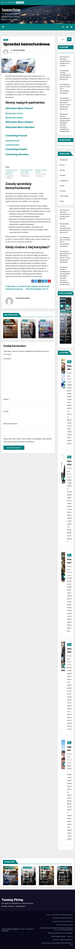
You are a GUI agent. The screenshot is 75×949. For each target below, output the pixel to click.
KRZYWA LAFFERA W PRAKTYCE (62, 918)
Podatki (62, 175)
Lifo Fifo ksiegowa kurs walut (64, 924)
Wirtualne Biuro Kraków (14, 117)
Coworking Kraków (16, 149)
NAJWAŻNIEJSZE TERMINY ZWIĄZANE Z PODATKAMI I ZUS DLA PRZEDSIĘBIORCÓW (56, 929)
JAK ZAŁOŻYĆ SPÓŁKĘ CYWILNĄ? (62, 914)
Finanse (63, 191)
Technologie (64, 196)
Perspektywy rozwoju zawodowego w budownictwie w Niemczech (65, 75)
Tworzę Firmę (11, 10)
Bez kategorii (9, 867)
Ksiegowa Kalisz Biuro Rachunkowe (62, 921)
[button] (63, 27)
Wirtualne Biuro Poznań (19, 108)
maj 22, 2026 (10, 876)
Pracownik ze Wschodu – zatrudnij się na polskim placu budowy (65, 61)
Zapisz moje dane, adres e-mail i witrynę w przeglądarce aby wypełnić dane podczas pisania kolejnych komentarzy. (27, 440)
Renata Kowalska (19, 50)
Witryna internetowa (10, 423)
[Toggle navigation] (71, 27)
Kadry (62, 201)
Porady (62, 170)
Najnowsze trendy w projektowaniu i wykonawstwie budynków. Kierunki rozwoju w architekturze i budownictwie (65, 122)
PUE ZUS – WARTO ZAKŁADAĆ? (63, 940)
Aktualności (64, 160)
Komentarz (7, 359)
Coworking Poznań (16, 135)
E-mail (6, 411)
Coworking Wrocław (17, 154)
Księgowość (64, 180)
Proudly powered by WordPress (10, 929)
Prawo (62, 186)
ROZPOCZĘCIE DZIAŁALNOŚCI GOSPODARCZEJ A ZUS (57, 944)
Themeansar (4, 930)
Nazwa (6, 399)
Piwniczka (70, 936)
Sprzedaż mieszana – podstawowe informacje (12, 172)
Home (48, 914)
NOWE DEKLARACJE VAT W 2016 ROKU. (60, 933)
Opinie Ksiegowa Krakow (58, 936)
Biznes (6, 39)
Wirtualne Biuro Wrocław (19, 127)
